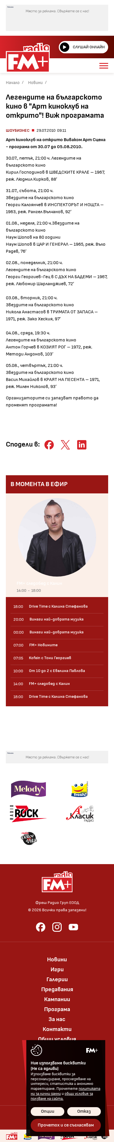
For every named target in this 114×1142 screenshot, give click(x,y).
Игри (57, 969)
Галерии (57, 979)
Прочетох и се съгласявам (66, 1125)
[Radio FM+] (12, 1136)
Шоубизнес (18, 130)
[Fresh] (79, 789)
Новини (35, 83)
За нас (57, 1019)
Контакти (57, 1029)
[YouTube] (73, 927)
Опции (47, 1111)
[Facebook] (40, 927)
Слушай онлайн (89, 47)
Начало (13, 83)
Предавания (57, 989)
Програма (57, 1009)
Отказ (84, 1111)
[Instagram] (57, 927)
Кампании (57, 999)
